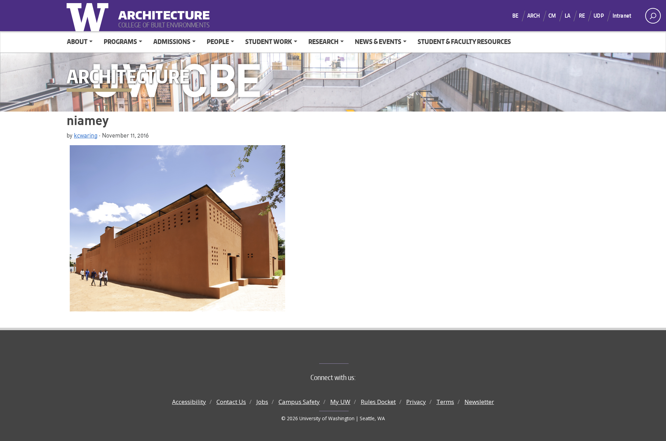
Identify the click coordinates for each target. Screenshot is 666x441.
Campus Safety (299, 402)
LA (567, 15)
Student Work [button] (268, 41)
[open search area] (653, 16)
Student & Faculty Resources (464, 41)
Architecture (161, 10)
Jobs (262, 402)
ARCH (533, 15)
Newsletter (479, 402)
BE (515, 15)
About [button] (77, 41)
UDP (599, 15)
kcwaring (85, 135)
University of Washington (89, 15)
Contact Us (231, 402)
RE (582, 15)
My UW (340, 402)
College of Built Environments (347, 351)
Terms (445, 402)
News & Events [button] (378, 41)
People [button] (218, 41)
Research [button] (323, 41)
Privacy (416, 402)
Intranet (622, 15)
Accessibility (189, 402)
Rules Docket (378, 402)
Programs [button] (120, 41)
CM (552, 15)
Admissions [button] (171, 41)
